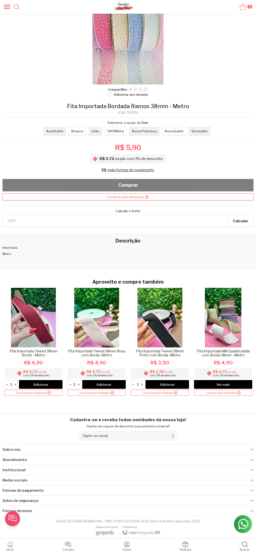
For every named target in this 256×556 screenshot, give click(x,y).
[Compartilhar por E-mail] (145, 89)
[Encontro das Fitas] (124, 6)
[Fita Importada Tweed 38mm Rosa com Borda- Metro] (96, 342)
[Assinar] (173, 436)
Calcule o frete (128, 211)
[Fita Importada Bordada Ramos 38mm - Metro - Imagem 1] (128, 49)
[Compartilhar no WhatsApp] (135, 89)
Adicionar (40, 385)
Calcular (240, 221)
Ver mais (223, 385)
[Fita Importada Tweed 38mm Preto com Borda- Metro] (159, 342)
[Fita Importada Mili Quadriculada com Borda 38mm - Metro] (223, 342)
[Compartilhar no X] (140, 89)
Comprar (128, 185)
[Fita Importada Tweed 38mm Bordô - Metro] (33, 342)
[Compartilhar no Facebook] (130, 89)
